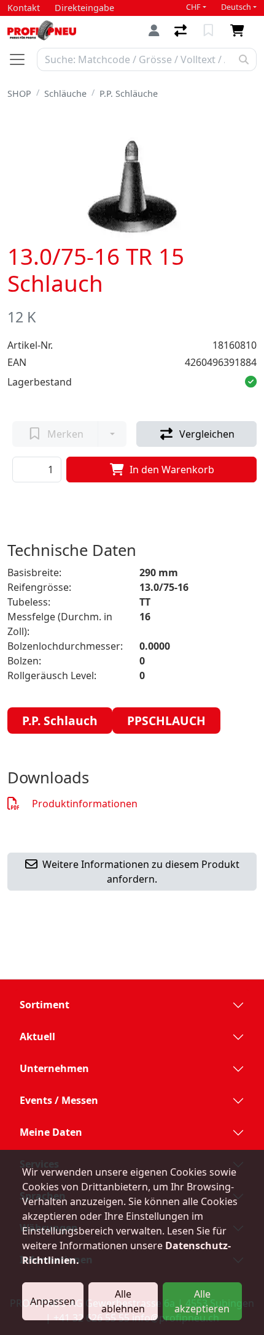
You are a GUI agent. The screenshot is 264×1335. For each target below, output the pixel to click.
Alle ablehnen (123, 1301)
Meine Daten (51, 1132)
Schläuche (65, 93)
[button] (251, 382)
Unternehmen (54, 1068)
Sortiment (44, 1004)
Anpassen (53, 1301)
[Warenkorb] (240, 30)
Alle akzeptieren (202, 1301)
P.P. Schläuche (128, 93)
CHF (193, 7)
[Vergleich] (181, 30)
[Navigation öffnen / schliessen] (22, 59)
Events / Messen (59, 1100)
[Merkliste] (209, 30)
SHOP (19, 93)
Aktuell (37, 1036)
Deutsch (236, 7)
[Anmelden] (154, 30)
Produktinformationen (85, 803)
